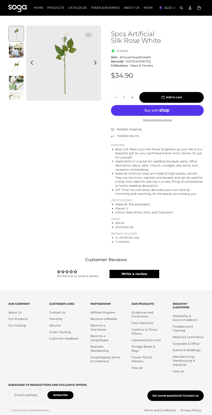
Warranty (56, 319)
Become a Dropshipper (99, 338)
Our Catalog (17, 325)
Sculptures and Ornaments (142, 314)
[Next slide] (96, 63)
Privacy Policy (191, 410)
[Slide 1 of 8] (16, 33)
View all (137, 368)
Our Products (18, 319)
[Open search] (181, 7)
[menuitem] (148, 8)
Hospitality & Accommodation (185, 318)
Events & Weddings (187, 350)
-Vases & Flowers (141, 65)
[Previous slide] (30, 63)
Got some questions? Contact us (175, 395)
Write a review (134, 274)
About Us (15, 312)
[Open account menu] (190, 7)
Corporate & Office (186, 344)
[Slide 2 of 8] (16, 50)
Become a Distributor (98, 327)
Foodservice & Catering (183, 328)
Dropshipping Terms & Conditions (105, 359)
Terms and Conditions (160, 410)
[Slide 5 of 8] (16, 99)
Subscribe (60, 395)
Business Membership (99, 349)
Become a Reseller (103, 319)
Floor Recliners (142, 323)
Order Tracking (60, 332)
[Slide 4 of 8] (16, 83)
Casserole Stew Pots (146, 340)
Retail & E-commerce (188, 337)
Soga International (34, 410)
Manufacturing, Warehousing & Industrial (184, 361)
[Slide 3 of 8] (16, 66)
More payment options (157, 119)
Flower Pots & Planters (141, 359)
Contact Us (57, 312)
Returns (55, 325)
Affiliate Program (103, 312)
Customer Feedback (63, 338)
